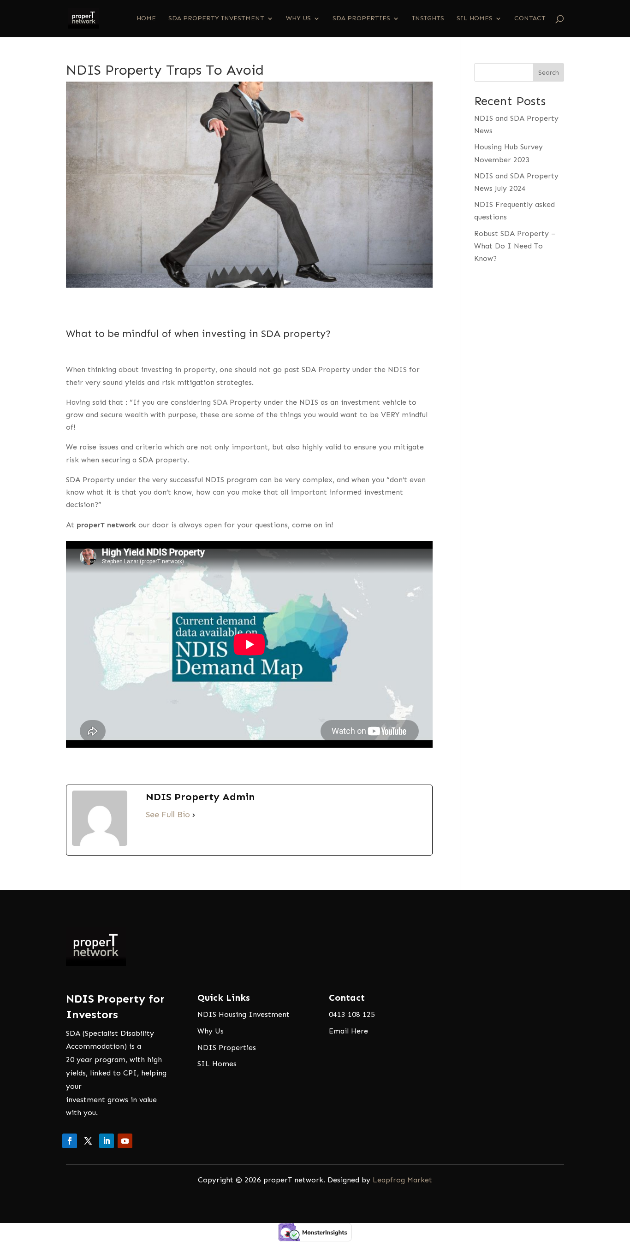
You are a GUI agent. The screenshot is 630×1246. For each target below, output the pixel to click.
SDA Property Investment (216, 18)
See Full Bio (168, 814)
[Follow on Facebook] (69, 1141)
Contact (530, 18)
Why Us (298, 18)
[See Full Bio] (193, 815)
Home (146, 18)
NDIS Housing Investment (243, 1014)
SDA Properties (361, 18)
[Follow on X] (88, 1141)
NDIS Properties (226, 1047)
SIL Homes (475, 18)
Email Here (348, 1031)
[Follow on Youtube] (125, 1141)
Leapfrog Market (402, 1179)
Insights (428, 18)
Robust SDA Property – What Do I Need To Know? (515, 246)
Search (548, 73)
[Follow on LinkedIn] (106, 1141)
